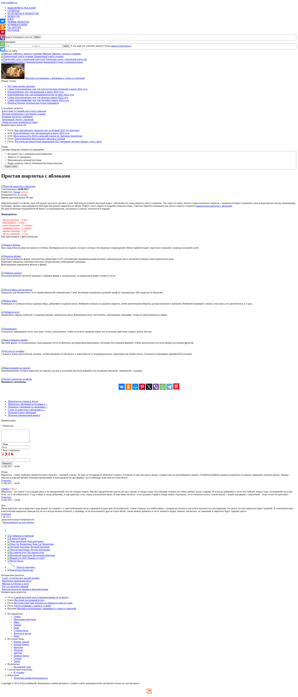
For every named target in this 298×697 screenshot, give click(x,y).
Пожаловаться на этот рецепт (18, 522)
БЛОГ (10, 19)
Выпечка (18, 647)
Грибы (17, 616)
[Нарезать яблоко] (11, 256)
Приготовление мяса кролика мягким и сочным (39, 138)
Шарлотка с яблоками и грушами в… (27, 404)
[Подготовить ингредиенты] (16, 289)
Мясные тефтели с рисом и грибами (62, 53)
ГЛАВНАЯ (13, 10)
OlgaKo (5, 488)
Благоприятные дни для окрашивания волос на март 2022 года (40, 94)
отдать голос (11, 166)
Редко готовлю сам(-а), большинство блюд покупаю (35, 163)
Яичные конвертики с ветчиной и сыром (23, 114)
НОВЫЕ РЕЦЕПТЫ (18, 21)
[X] (149, 387)
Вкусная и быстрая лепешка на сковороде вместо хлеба (43, 603)
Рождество (27, 570)
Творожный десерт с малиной (18, 119)
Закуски (18, 653)
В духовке (19, 672)
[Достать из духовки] (12, 351)
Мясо (16, 622)
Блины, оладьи (21, 641)
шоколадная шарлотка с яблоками (214, 206)
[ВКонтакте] (122, 387)
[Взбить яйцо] (9, 301)
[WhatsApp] (163, 387)
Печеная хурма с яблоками (21, 412)
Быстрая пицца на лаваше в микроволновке (25, 589)
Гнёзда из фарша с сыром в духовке (32, 605)
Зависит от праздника (19, 157)
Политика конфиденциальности (31, 678)
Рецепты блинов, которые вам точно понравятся (33, 103)
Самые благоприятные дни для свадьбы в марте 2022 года (38, 100)
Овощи (17, 625)
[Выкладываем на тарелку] (16, 368)
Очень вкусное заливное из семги (20, 122)
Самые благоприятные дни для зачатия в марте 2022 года (37, 97)
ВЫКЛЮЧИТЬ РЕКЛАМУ (21, 8)
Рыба (16, 627)
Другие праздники (40, 549)
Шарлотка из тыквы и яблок (22, 401)
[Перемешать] (9, 328)
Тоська (16, 192)
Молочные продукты (25, 619)
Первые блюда (21, 655)
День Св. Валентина (43, 544)
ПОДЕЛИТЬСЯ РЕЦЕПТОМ (23, 13)
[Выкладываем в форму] (14, 340)
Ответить (6, 480)
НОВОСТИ (13, 16)
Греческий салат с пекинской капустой (66, 59)
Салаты (18, 658)
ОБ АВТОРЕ (14, 27)
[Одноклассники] (128, 387)
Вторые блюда (21, 644)
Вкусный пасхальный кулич (29, 600)
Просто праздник (25, 567)
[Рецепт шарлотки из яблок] (16, 379)
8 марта (22, 538)
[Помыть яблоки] (10, 245)
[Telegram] (169, 387)
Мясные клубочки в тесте (15, 583)
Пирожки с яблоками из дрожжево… (27, 407)
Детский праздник (39, 547)
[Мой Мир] (135, 387)
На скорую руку (35, 552)
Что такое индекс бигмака (21, 86)
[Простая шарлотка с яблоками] (18, 186)
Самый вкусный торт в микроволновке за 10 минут (41, 597)
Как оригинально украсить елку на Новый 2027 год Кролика (46, 130)
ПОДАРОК (13, 30)
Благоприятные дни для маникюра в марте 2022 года (35, 91)
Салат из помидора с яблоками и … (26, 409)
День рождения (34, 541)
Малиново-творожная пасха (17, 581)
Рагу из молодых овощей (15, 586)
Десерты (18, 650)
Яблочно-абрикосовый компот (23, 415)
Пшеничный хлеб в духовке (49, 56)
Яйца (16, 636)
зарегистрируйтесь (121, 46)
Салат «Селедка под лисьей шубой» (21, 578)
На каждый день (22, 666)
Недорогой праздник (43, 555)
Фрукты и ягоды (22, 633)
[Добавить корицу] (11, 273)
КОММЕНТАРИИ (17, 24)
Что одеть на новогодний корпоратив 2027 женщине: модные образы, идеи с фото (58, 141)
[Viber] (156, 387)
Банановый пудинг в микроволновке (63, 62)
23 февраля (28, 535)
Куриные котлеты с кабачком (17, 116)
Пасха (19, 560)
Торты (17, 661)
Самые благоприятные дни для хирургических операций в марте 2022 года (47, 89)
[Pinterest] (142, 387)
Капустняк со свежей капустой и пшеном (24, 111)
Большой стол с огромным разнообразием (29, 154)
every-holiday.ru (9, 2)
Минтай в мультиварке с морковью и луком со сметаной (55, 78)
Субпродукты (21, 630)
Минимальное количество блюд (24, 160)
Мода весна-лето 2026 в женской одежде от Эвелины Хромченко (47, 136)
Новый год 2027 (36, 558)
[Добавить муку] (10, 312)
